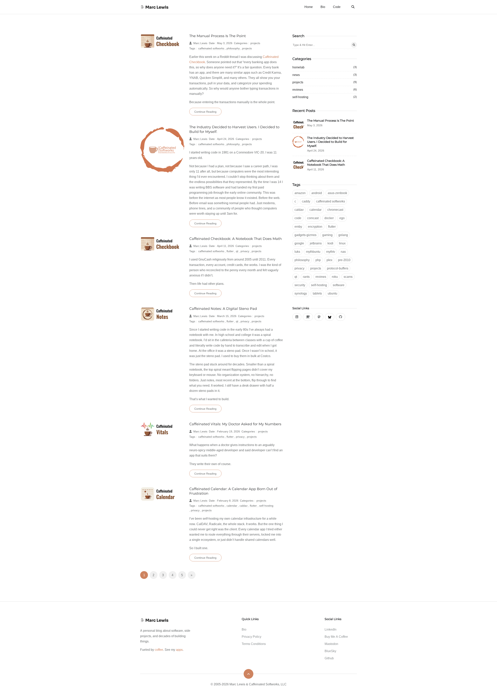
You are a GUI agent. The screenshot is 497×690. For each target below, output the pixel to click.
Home (308, 7)
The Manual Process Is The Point (217, 36)
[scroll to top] (248, 674)
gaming (327, 235)
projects (255, 43)
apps (179, 649)
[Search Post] (354, 45)
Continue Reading (205, 111)
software (338, 285)
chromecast (335, 209)
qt (237, 251)
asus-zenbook (337, 193)
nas (343, 251)
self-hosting (266, 505)
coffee (159, 649)
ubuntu (332, 293)
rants (306, 276)
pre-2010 (344, 260)
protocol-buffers (337, 268)
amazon (300, 193)
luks (297, 251)
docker (329, 218)
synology (301, 293)
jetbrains (316, 243)
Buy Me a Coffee (336, 636)
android (316, 193)
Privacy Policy (251, 636)
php (318, 260)
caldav (244, 505)
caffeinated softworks (211, 48)
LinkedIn (330, 629)
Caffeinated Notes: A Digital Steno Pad (223, 308)
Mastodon (331, 644)
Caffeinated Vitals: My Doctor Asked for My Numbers (235, 424)
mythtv (330, 251)
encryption (315, 226)
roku (335, 276)
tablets (317, 293)
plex (329, 260)
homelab (324, 67)
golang (343, 235)
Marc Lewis (200, 43)
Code (337, 7)
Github (329, 658)
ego (342, 218)
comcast (313, 218)
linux (342, 243)
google (299, 243)
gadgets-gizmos (305, 235)
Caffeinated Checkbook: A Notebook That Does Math (235, 238)
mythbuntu (313, 251)
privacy (245, 251)
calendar (232, 505)
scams (348, 276)
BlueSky (330, 651)
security (300, 285)
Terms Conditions (254, 644)
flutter (230, 251)
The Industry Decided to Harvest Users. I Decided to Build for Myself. (330, 141)
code (298, 218)
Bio (323, 7)
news (324, 75)
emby (298, 226)
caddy (306, 201)
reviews (324, 89)
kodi (330, 243)
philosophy (234, 48)
